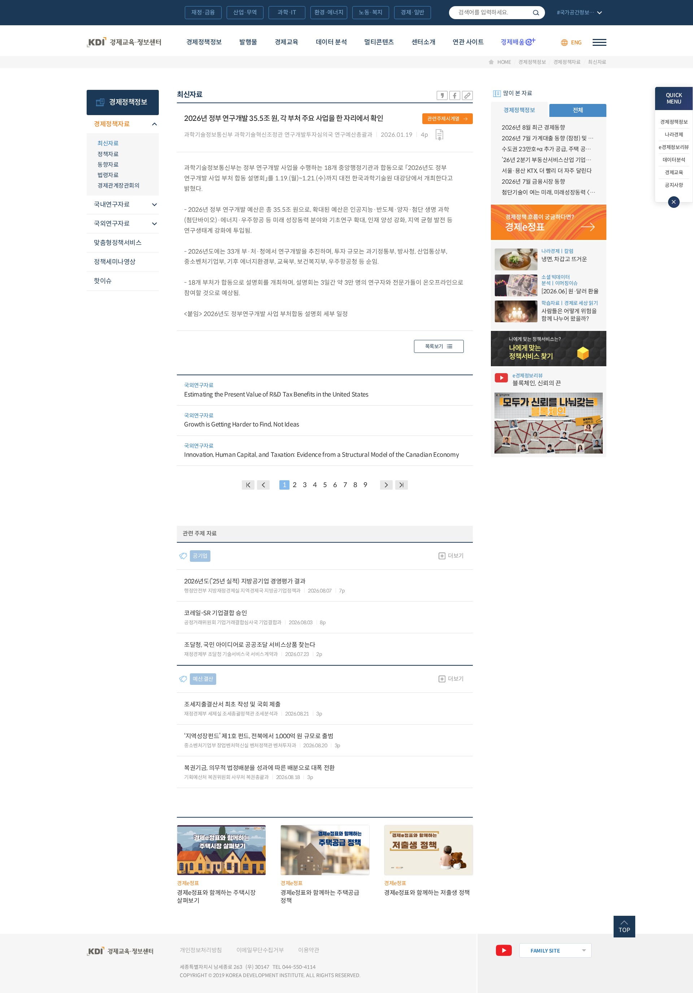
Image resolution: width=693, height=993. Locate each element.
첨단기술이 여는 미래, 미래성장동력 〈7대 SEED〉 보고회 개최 (549, 192)
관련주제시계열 (443, 118)
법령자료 (107, 175)
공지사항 (674, 185)
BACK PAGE (248, 485)
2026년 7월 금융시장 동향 (533, 181)
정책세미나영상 (115, 262)
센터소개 (423, 42)
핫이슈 (103, 281)
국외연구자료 (112, 224)
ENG (576, 42)
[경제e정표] (548, 222)
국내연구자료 (112, 205)
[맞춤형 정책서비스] (548, 348)
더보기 (456, 556)
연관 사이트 (468, 42)
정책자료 (107, 154)
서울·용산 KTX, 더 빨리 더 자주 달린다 (547, 171)
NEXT (386, 485)
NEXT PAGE (401, 485)
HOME (504, 62)
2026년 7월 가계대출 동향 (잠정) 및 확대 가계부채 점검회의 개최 (549, 138)
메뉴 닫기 (674, 202)
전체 (578, 110)
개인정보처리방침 (201, 950)
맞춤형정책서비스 (117, 243)
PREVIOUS (263, 485)
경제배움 (518, 41)
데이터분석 (674, 160)
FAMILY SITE (545, 951)
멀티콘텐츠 (379, 42)
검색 (536, 12)
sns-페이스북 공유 (454, 95)
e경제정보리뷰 (674, 147)
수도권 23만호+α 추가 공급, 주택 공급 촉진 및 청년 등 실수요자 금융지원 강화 (549, 149)
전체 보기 (578, 13)
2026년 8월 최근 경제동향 (533, 127)
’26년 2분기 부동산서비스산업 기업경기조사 (549, 160)
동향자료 (107, 165)
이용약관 (308, 950)
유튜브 (504, 950)
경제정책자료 (567, 62)
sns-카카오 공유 (442, 95)
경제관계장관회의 (118, 185)
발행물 (248, 42)
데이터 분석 (331, 42)
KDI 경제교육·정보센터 (124, 42)
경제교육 (286, 42)
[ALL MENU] (599, 42)
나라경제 (674, 134)
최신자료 (597, 62)
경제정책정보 (204, 42)
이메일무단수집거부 (260, 950)
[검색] (497, 12)
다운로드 (439, 135)
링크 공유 (467, 95)
